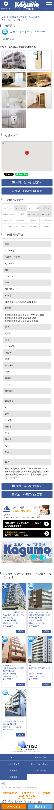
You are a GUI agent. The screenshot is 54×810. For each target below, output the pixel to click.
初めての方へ (40, 757)
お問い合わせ (40, 770)
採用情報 (13, 777)
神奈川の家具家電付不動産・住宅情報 (19, 17)
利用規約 (13, 770)
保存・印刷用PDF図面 (28, 190)
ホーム (13, 757)
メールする (14, 806)
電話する (40, 806)
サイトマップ (13, 764)
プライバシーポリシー (40, 764)
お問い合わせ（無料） (28, 182)
